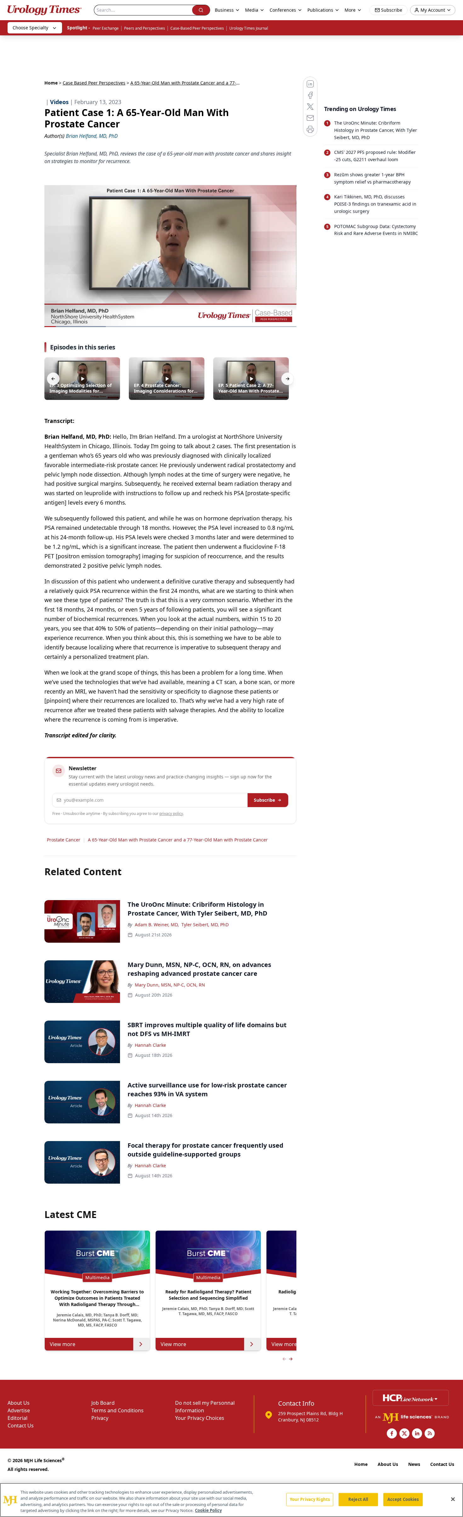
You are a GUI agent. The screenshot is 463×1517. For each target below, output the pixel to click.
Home (51, 83)
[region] (231, 1500)
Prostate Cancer (63, 840)
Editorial (17, 1417)
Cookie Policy (208, 1510)
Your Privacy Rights (310, 1499)
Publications (320, 10)
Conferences (283, 10)
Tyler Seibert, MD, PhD (205, 925)
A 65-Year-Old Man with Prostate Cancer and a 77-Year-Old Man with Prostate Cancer (178, 840)
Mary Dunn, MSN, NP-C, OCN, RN (170, 985)
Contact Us (21, 1425)
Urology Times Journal (248, 28)
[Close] (453, 1499)
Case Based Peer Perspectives (94, 83)
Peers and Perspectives (144, 28)
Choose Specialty (30, 28)
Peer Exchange (106, 28)
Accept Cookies (403, 1499)
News (414, 1464)
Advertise (19, 1410)
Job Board (103, 1402)
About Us (19, 1402)
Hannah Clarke (150, 1045)
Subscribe (264, 800)
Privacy (99, 1417)
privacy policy (171, 813)
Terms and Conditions (117, 1410)
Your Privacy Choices (199, 1417)
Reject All (358, 1499)
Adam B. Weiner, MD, (157, 925)
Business (224, 10)
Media (251, 10)
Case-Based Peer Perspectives (197, 28)
